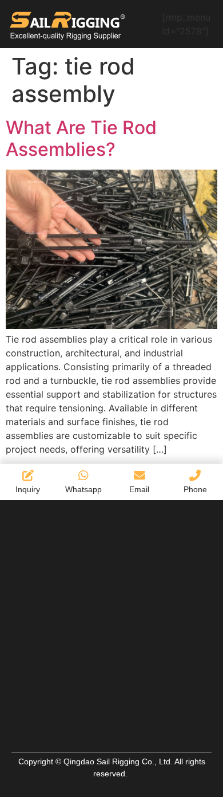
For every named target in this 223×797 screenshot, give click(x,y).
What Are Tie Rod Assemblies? (81, 138)
